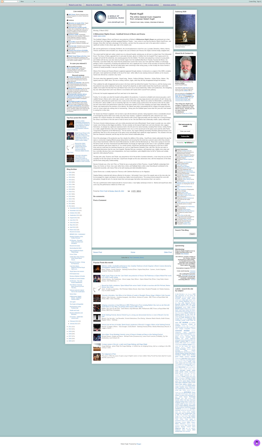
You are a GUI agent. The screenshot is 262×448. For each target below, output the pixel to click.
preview (187, 392)
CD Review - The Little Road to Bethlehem (76, 281)
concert (193, 328)
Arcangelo (177, 298)
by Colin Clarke (189, 314)
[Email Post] (128, 191)
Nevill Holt (178, 373)
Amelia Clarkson (187, 198)
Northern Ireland (190, 378)
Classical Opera (179, 327)
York (184, 431)
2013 (70, 203)
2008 (70, 334)
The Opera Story (183, 416)
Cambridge (178, 320)
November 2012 (74, 210)
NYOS (186, 379)
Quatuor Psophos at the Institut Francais (76, 237)
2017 (70, 194)
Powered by (180, 142)
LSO (191, 365)
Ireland (189, 358)
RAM (179, 394)
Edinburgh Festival (179, 340)
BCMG (182, 305)
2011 (70, 326)
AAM (194, 294)
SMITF (190, 404)
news (181, 375)
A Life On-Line (179, 294)
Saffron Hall (183, 399)
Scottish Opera (184, 402)
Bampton (181, 301)
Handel (193, 356)
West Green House (190, 425)
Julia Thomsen (187, 178)
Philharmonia (189, 388)
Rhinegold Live (191, 395)
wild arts (188, 428)
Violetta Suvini (186, 150)
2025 (70, 175)
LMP (190, 364)
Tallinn (182, 413)
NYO (183, 379)
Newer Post (97, 252)
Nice (191, 375)
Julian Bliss (187, 222)
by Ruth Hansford (184, 317)
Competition (187, 328)
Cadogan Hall (191, 319)
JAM (181, 360)
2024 (70, 177)
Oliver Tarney (186, 179)
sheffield (177, 404)
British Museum (191, 308)
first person (192, 346)
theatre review (191, 417)
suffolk (188, 411)
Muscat (190, 368)
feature (180, 344)
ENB (194, 340)
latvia (176, 361)
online (176, 381)
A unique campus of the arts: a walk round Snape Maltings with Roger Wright (124, 344)
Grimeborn (178, 355)
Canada (183, 320)
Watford (188, 423)
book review (191, 307)
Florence (183, 347)
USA (190, 420)
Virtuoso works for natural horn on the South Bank (77, 290)
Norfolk (184, 376)
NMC (194, 375)
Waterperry (183, 423)
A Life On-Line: (188, 294)
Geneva (189, 349)
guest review (179, 356)
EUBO (184, 343)
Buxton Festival (189, 313)
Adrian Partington (188, 168)
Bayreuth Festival (180, 304)
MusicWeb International (188, 275)
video (188, 422)
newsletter (186, 375)
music (194, 368)
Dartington (187, 335)
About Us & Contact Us (94, 5)
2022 (70, 182)
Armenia (184, 298)
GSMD (184, 355)
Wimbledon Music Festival (183, 429)
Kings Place (192, 360)
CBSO (191, 320)
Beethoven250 (187, 305)
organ (182, 385)
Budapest (193, 311)
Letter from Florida (187, 363)
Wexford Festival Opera (188, 426)
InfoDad (193, 279)
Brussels (185, 311)
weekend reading (179, 425)
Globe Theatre (189, 350)
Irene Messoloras (188, 171)
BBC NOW (192, 304)
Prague (177, 392)
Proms (193, 392)
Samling (182, 401)
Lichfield (180, 364)
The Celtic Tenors (182, 165)
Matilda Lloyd (187, 224)
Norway (177, 379)
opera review (102, 36)
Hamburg (187, 356)
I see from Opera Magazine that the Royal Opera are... (77, 267)
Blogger (139, 444)
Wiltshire (193, 428)
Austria (193, 298)
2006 (70, 338)
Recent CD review (75, 232)
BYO (181, 319)
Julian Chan (184, 192)
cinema (183, 325)
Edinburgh (192, 338)
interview (184, 358)
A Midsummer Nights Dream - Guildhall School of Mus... (75, 298)
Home (133, 252)
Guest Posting (191, 355)
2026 (70, 172)
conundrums (192, 332)
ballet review (189, 300)
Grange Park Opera (189, 353)
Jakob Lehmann (187, 219)
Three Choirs (179, 419)
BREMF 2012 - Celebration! (77, 234)
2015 (70, 199)
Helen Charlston (190, 172)
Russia (189, 398)
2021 (70, 184)
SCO (194, 401)
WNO (193, 430)
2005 (70, 341)
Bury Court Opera (179, 313)
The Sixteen (191, 416)
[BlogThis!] (134, 191)
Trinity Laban (189, 419)
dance (181, 335)
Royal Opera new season (77, 271)
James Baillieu (185, 166)
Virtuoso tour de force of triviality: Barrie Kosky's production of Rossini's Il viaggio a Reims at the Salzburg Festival (136, 324)
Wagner (193, 422)
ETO (181, 343)
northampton (182, 378)
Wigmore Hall (180, 428)
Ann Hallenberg (190, 206)
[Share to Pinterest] (140, 191)
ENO (187, 341)
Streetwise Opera (191, 410)
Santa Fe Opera (188, 401)
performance (181, 388)
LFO (176, 364)
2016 (70, 196)
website (193, 423)
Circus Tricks (73, 254)
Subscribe (185, 136)
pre (180, 392)
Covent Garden (187, 334)
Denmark (193, 335)
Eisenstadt (187, 340)
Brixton (181, 311)
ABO (176, 295)
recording (181, 395)
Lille (183, 364)
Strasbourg (183, 410)
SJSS (181, 404)
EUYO (188, 343)
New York (190, 373)
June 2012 (73, 222)
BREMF (177, 308)
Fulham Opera (191, 347)
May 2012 (73, 225)
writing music (178, 431)
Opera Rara (178, 384)
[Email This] (132, 191)
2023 (70, 179)
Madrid (176, 367)
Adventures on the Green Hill (186, 295)
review (186, 395)
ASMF (188, 298)
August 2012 (73, 217)
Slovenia (186, 404)
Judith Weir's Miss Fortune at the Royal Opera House (77, 258)
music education (180, 370)
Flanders (177, 347)
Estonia (177, 343)
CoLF (176, 328)
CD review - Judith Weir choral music (76, 317)
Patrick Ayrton (186, 209)
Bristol (186, 308)
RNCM (185, 397)
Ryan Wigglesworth (186, 156)
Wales (177, 423)
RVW (194, 398)
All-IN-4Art (184, 297)
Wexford (177, 426)
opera (184, 381)
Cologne (181, 328)
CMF (187, 327)
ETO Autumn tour (74, 273)
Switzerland (178, 413)
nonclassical (178, 376)
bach (180, 300)
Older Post (168, 252)
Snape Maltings (183, 405)
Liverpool (186, 364)
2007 (70, 336)
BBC (187, 304)
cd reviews (192, 322)
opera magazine (183, 382)
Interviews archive (169, 5)
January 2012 (74, 323)
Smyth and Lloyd (74, 310)
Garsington (183, 349)
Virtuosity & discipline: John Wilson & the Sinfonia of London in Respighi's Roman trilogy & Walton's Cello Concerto (136, 295)
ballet (183, 300)
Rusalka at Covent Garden (77, 278)
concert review (182, 330)
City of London (190, 325)
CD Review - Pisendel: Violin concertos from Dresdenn (76, 242)
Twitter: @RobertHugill (114, 5)
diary (176, 337)
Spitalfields (178, 408)
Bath (183, 302)
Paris (176, 388)
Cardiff (187, 320)
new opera (184, 373)
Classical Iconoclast (192, 271)
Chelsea (177, 324)
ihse (180, 358)
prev (182, 392)
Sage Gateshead (191, 399)
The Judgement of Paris (109, 354)
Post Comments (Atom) (137, 257)
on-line (193, 379)
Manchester (182, 367)
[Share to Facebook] (138, 191)
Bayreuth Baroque (190, 302)
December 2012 (74, 208)
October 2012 (74, 213)
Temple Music (189, 413)
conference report (180, 332)
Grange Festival (179, 353)
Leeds (189, 361)
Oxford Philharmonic (190, 387)
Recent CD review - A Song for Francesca (77, 262)
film (180, 346)
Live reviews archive (134, 5)
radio (176, 394)
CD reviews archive (152, 5)
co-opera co (192, 327)
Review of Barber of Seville (77, 276)
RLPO (180, 397)
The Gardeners (184, 414)
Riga (176, 397)
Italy (176, 360)
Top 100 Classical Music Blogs (184, 98)
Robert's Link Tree (75, 5)
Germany (177, 350)
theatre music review (180, 417)
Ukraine (187, 420)
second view (192, 402)
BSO (189, 311)
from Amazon (185, 254)
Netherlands (192, 372)
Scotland (177, 402)
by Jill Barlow (186, 316)
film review (185, 346)
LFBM (193, 363)
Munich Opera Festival (181, 368)
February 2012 (74, 321)
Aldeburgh (178, 297)
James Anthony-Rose (183, 202)
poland (188, 390)
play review (182, 390)
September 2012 (75, 215)
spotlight (192, 408)
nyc (180, 379)
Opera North (191, 382)
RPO (182, 398)
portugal (193, 390)
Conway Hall (179, 334)
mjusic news (188, 367)
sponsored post (185, 408)
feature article (187, 344)
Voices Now (73, 294)
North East (189, 376)
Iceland (177, 358)
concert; (193, 330)
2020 (70, 187)
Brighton (182, 308)
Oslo (186, 385)
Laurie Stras (180, 215)
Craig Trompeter (181, 189)
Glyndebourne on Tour (189, 352)
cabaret (185, 319)
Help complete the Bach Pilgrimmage (76, 251)
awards (177, 300)
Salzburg (177, 401)
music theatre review (181, 372)
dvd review (184, 338)
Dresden (182, 337)
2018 (70, 191)
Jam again (73, 302)
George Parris (187, 194)
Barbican (186, 301)
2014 (70, 201)
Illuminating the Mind (75, 248)
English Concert (180, 341)
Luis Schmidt (186, 162)
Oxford (189, 385)
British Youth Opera (180, 310)
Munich (193, 367)
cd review (183, 322)
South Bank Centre (190, 407)
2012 (70, 206)
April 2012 (73, 227)
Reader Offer (187, 394)
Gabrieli (177, 349)
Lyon (194, 365)
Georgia (193, 349)
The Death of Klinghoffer (76, 304)
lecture (185, 361)
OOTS (180, 381)
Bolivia (184, 307)
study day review (180, 411)
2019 (70, 189)
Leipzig (180, 363)
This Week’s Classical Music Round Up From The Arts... (77, 286)
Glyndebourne (179, 352)
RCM (182, 394)
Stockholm (177, 410)
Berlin (193, 305)
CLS (185, 327)
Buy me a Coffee (188, 113)
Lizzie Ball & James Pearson (185, 195)
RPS (186, 398)
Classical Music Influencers (182, 100)
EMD (191, 340)
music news (191, 370)
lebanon (181, 361)
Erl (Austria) (192, 341)
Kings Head (185, 360)
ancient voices (191, 297)
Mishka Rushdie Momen (187, 211)
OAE (189, 379)
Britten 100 (189, 310)
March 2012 (73, 229)
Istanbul (193, 358)
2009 (70, 331)
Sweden (193, 411)
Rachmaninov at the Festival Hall (75, 307)
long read (184, 365)
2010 (70, 329)
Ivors (178, 360)
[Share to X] (136, 191)
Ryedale (177, 399)
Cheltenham (184, 324)
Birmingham (178, 307)
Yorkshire (187, 431)
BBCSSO (177, 305)
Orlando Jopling (187, 159)
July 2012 (73, 220)
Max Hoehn (185, 175)
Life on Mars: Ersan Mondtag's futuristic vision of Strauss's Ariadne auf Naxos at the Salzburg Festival (132, 334)
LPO (188, 365)
